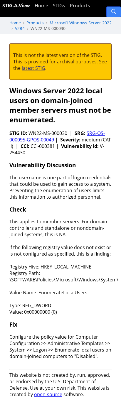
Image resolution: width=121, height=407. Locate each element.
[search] (113, 11)
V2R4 (20, 28)
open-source (48, 394)
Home (41, 5)
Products (80, 5)
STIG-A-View (16, 5)
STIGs (59, 5)
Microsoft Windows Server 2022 (81, 23)
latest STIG (33, 68)
